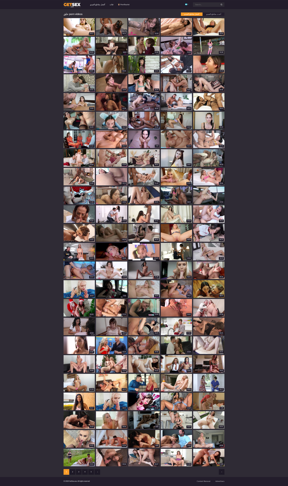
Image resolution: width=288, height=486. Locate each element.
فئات (111, 5)
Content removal (203, 481)
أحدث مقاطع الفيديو (213, 14)
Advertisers (219, 481)
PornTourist (124, 5)
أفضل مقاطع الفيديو (97, 5)
